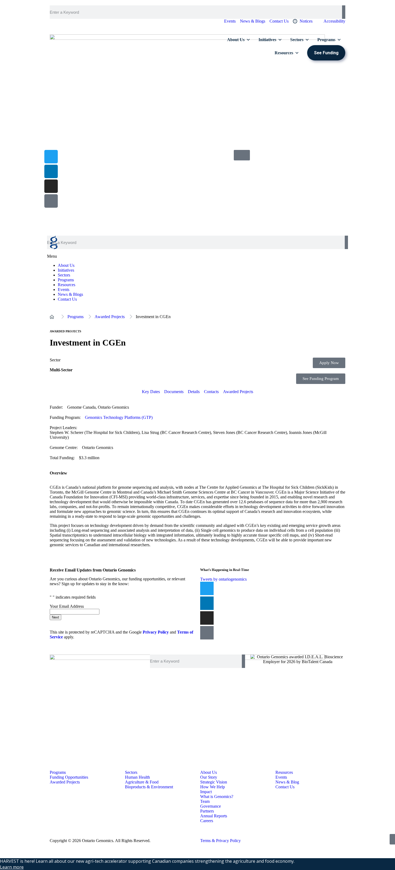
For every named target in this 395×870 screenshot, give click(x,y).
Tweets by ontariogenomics (223, 579)
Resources (284, 53)
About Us (236, 39)
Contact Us (67, 299)
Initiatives (267, 39)
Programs (326, 39)
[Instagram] (51, 186)
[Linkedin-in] (51, 171)
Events (63, 289)
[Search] (343, 12)
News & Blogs (70, 294)
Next (55, 617)
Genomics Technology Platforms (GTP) (119, 417)
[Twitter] (207, 588)
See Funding (326, 52)
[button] (197, 254)
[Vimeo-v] (51, 201)
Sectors (296, 39)
